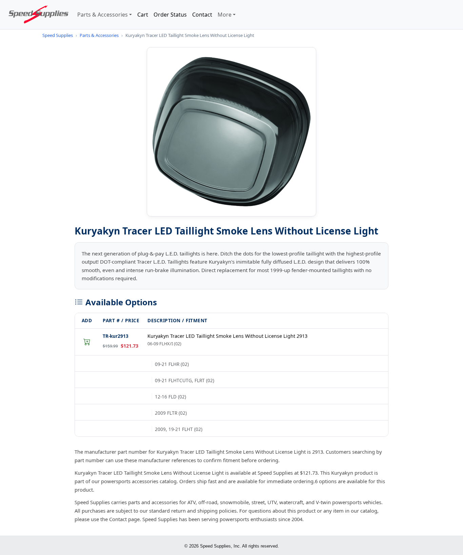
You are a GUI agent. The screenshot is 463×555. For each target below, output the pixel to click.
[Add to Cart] (87, 342)
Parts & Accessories (102, 14)
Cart (142, 14)
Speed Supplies (57, 35)
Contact (202, 14)
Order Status (170, 14)
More (225, 14)
